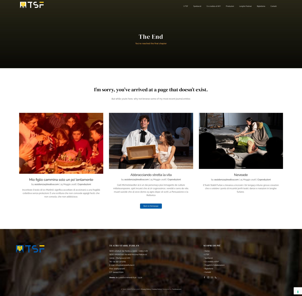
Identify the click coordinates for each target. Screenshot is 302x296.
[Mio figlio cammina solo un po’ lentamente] (61, 143)
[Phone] (216, 277)
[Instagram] (208, 277)
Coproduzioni (84, 184)
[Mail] (212, 277)
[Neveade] (241, 141)
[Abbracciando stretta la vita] (151, 141)
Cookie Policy (157, 289)
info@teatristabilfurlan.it (124, 265)
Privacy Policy (146, 289)
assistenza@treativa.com (46, 184)
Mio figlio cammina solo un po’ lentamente (61, 180)
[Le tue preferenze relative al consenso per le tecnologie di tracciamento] (298, 292)
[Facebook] (204, 277)
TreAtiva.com (176, 289)
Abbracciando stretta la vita (151, 175)
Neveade (241, 175)
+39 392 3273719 (119, 262)
